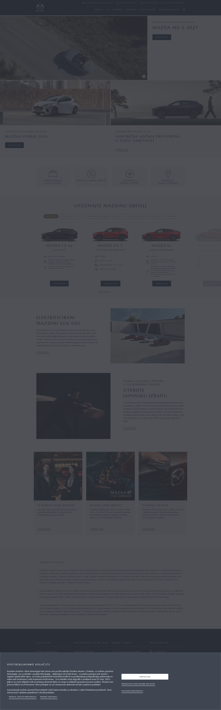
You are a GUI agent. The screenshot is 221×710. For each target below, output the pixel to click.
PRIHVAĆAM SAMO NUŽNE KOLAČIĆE (138, 684)
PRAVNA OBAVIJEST (48, 697)
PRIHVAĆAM (145, 677)
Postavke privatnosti (132, 691)
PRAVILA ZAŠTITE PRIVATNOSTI (22, 697)
